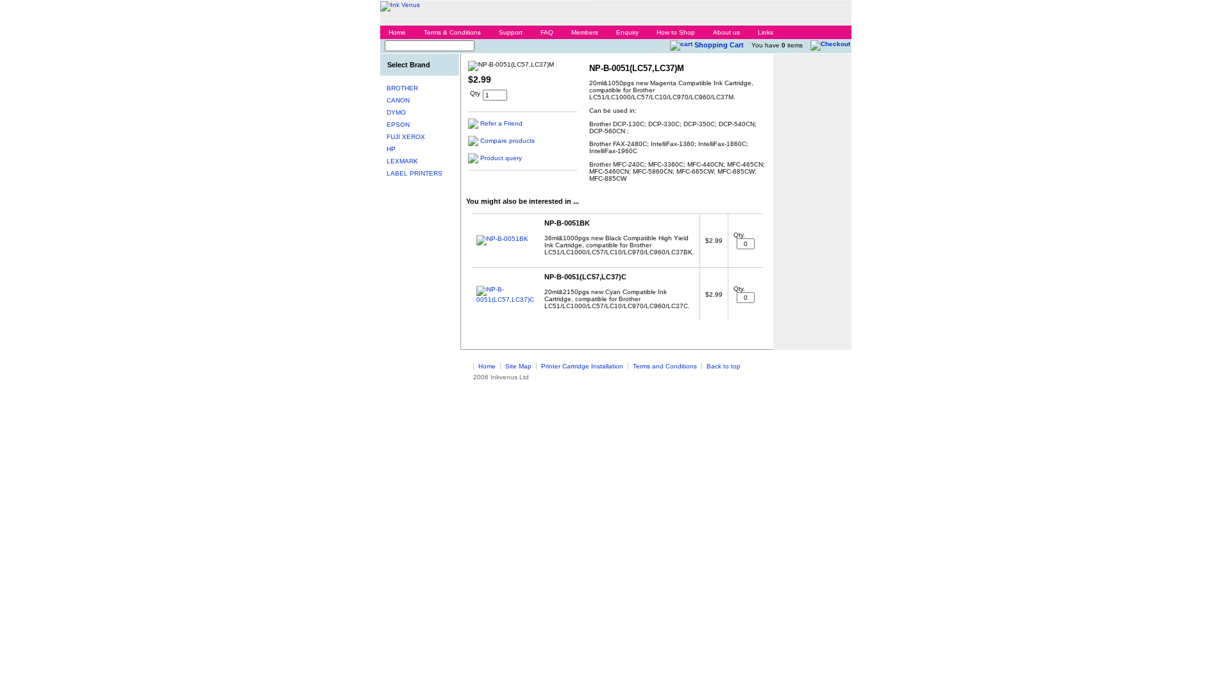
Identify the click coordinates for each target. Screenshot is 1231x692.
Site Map (518, 366)
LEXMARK (402, 161)
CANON (398, 100)
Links (765, 32)
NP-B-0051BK (567, 223)
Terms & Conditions (452, 32)
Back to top (724, 366)
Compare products (507, 140)
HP (391, 148)
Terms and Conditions (665, 366)
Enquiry (627, 32)
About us (726, 32)
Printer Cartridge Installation (582, 366)
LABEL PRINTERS (414, 173)
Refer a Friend (501, 123)
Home (397, 32)
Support (511, 32)
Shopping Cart (719, 45)
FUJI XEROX (406, 136)
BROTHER (402, 88)
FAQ (546, 32)
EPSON (398, 124)
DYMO (396, 112)
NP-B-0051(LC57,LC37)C (585, 277)
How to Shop (676, 32)
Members (584, 32)
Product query (501, 157)
